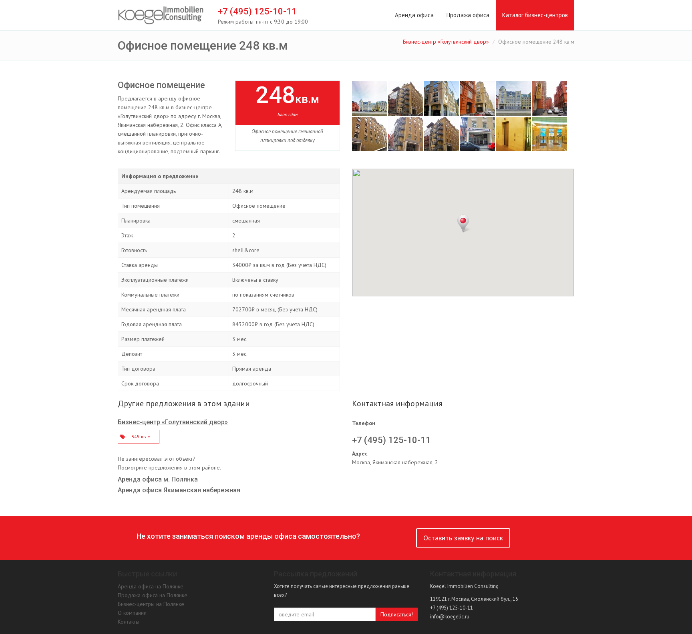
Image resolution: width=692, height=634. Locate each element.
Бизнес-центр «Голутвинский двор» (446, 41)
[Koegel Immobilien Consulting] (161, 16)
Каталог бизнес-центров (535, 15)
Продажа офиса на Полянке (152, 595)
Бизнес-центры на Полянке (151, 604)
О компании (132, 612)
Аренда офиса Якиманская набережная (179, 490)
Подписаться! (396, 614)
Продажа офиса (468, 15)
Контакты (128, 621)
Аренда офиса (414, 15)
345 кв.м (141, 436)
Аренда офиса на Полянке (150, 586)
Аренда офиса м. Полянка (158, 479)
